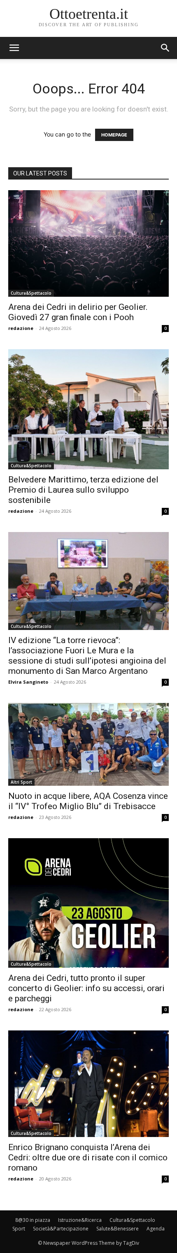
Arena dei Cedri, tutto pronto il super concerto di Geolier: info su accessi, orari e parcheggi (86, 988)
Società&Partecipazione (60, 1228)
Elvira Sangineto (28, 682)
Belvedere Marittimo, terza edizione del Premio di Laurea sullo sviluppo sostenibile (83, 490)
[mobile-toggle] (14, 48)
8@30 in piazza (32, 1220)
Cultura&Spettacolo (31, 293)
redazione (20, 328)
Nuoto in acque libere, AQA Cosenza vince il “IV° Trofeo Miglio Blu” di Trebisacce (88, 801)
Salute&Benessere (117, 1228)
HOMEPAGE (114, 135)
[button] (165, 48)
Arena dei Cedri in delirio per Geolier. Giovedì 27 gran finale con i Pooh (78, 312)
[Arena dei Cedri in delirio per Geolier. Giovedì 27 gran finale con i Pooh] (88, 243)
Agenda (156, 1228)
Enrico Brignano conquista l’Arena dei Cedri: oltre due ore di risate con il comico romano (88, 1157)
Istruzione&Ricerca (80, 1220)
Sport (18, 1228)
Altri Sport (21, 782)
